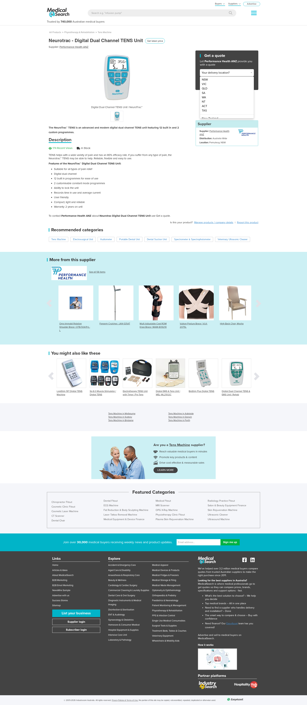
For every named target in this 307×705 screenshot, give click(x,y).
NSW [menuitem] (205, 79)
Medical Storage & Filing (164, 580)
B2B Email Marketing (62, 585)
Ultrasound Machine (219, 519)
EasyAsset (232, 623)
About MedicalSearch (63, 575)
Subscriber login (76, 630)
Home (55, 565)
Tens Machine (104, 32)
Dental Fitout (111, 500)
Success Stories (60, 600)
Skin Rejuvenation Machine (222, 510)
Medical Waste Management (166, 585)
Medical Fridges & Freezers (165, 575)
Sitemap (56, 605)
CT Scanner (58, 515)
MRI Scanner (162, 505)
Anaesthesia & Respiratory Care (124, 575)
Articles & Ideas (60, 570)
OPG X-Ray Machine (167, 510)
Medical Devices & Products (165, 570)
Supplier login (76, 622)
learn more (165, 470)
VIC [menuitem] (204, 84)
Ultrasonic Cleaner (218, 514)
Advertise (251, 3)
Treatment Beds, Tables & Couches (169, 630)
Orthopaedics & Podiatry (164, 595)
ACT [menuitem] (204, 106)
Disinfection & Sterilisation (121, 609)
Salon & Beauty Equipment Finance (227, 505)
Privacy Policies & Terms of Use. (125, 700)
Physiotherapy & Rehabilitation (79, 32)
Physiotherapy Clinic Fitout (170, 514)
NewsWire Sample (61, 590)
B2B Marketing (59, 580)
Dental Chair (58, 520)
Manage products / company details (213, 222)
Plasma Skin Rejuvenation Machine (175, 519)
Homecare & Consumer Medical (124, 624)
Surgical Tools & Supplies (164, 625)
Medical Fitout (163, 500)
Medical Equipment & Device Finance (124, 519)
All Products (55, 32)
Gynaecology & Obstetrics (121, 619)
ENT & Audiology (116, 614)
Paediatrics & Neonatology (165, 600)
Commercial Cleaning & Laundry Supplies (128, 590)
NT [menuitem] (203, 101)
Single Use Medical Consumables (168, 620)
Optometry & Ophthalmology (166, 590)
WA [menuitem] (204, 97)
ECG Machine (111, 505)
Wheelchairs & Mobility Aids (165, 640)
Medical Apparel (160, 565)
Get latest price (155, 40)
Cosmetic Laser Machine (65, 511)
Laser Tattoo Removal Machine (120, 514)
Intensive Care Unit (117, 635)
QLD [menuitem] (204, 88)
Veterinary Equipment (162, 635)
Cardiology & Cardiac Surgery (122, 585)
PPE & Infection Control (163, 615)
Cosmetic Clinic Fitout (63, 506)
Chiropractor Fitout (62, 502)
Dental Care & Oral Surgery (121, 595)
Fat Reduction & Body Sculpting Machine (126, 510)
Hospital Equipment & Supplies (123, 630)
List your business (76, 613)
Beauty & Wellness (117, 580)
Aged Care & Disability (119, 570)
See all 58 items (97, 272)
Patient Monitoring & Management (169, 605)
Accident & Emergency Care (122, 565)
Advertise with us (60, 595)
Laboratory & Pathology (119, 640)
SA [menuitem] (203, 93)
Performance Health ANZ (74, 47)
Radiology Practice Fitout (221, 500)
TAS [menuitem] (204, 110)
